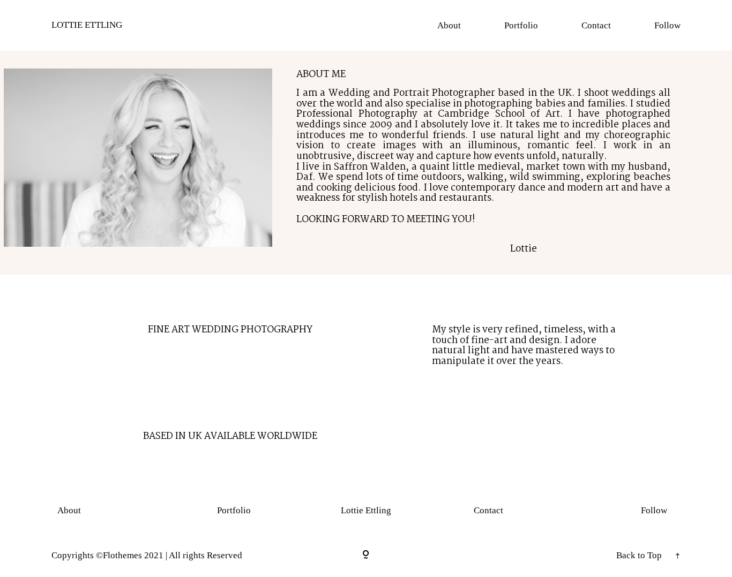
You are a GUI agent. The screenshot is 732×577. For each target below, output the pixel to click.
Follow (667, 25)
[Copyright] (366, 555)
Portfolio (521, 25)
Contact (596, 25)
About (449, 25)
